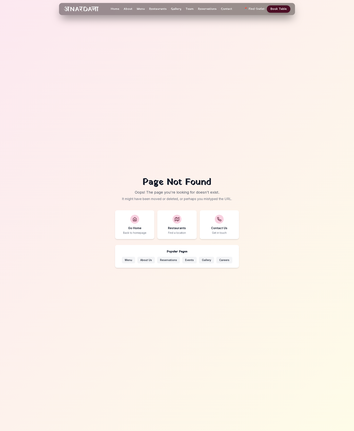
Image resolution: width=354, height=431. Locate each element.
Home (115, 9)
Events (189, 260)
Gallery (176, 9)
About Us (146, 260)
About (128, 9)
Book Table (278, 9)
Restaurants (157, 9)
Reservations (207, 9)
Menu (141, 9)
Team (190, 9)
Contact (226, 9)
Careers (224, 260)
